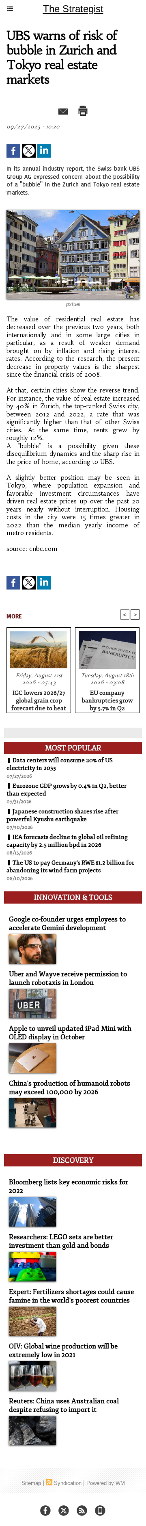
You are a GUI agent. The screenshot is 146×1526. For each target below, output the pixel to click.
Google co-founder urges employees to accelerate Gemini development (67, 923)
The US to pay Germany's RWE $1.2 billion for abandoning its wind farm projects (70, 866)
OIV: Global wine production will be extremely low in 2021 (63, 1350)
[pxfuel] (73, 213)
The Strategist (73, 8)
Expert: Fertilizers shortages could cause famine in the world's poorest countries (71, 1296)
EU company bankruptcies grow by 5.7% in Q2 (107, 699)
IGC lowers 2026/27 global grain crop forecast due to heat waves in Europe (38, 699)
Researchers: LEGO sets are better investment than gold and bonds (61, 1241)
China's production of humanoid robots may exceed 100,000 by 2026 (69, 1087)
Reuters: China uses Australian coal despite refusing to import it (64, 1405)
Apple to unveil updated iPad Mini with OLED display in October (70, 1032)
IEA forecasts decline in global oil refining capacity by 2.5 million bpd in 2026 (67, 841)
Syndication (68, 1483)
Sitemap (31, 1483)
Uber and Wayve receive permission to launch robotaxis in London (68, 978)
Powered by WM (105, 1483)
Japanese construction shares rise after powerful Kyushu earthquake (62, 815)
